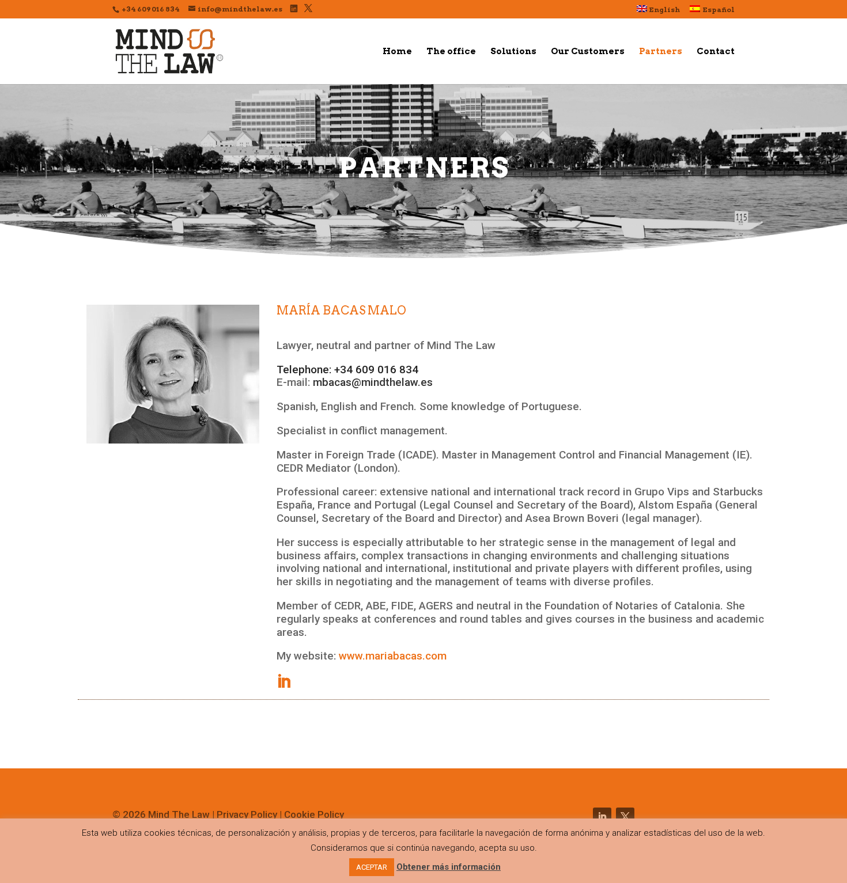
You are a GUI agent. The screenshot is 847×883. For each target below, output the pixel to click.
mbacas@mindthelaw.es (373, 382)
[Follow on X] (625, 817)
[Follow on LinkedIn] (602, 817)
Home (397, 51)
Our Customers (588, 51)
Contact (716, 51)
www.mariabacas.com (393, 655)
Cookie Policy (314, 814)
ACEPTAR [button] (371, 867)
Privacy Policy (248, 814)
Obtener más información (448, 867)
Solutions (513, 51)
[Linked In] (293, 9)
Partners (660, 51)
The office (451, 51)
